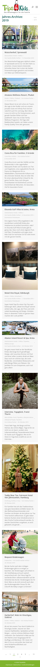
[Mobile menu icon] (36, 7)
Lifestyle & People (10, 420)
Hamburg (7, 501)
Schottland (18, 296)
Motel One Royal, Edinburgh (17, 293)
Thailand (17, 98)
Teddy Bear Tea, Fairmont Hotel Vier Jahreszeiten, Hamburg (19, 496)
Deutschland (8, 56)
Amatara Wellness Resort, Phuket (19, 95)
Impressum (9, 665)
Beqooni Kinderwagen (14, 557)
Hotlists (13, 156)
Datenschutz (17, 665)
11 (34, 654)
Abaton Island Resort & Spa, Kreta (19, 338)
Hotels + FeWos (17, 56)
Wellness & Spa (9, 344)
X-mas (18, 501)
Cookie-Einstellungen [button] (28, 665)
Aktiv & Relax (9, 417)
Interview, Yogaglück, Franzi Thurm (17, 413)
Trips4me (26, 341)
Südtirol (17, 620)
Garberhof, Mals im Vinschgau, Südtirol (18, 616)
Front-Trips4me (18, 417)
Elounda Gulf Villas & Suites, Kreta (19, 209)
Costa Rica (8, 156)
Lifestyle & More (28, 417)
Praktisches (8, 560)
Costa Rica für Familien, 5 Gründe (19, 153)
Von (13, 58)
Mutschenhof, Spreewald (16, 52)
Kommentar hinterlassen (12, 217)
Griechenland (9, 213)
